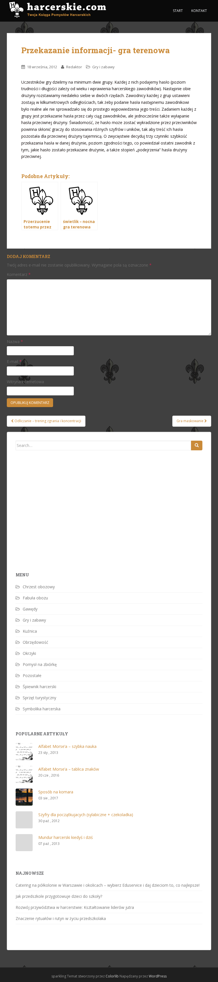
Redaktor (74, 66)
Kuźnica (30, 631)
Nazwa (15, 341)
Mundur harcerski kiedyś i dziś (65, 837)
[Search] (196, 445)
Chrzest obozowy (39, 586)
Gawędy (30, 609)
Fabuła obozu (35, 598)
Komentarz (19, 274)
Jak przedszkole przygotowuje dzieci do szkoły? (59, 896)
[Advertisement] (58, 521)
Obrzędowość (35, 642)
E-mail (14, 361)
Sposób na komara (55, 792)
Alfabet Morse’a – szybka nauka (67, 746)
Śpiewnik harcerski (39, 686)
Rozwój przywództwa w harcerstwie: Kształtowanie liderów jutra (75, 907)
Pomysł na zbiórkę (40, 664)
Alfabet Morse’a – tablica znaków (68, 769)
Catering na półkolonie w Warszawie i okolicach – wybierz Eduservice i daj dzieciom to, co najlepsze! (108, 885)
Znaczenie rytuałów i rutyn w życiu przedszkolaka (61, 918)
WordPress (158, 976)
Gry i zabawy (103, 66)
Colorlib (112, 976)
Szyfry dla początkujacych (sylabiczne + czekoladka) (85, 814)
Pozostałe (32, 675)
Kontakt (199, 10)
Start (178, 10)
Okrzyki (29, 653)
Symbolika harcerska (41, 708)
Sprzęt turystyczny (39, 697)
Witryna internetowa (25, 381)
